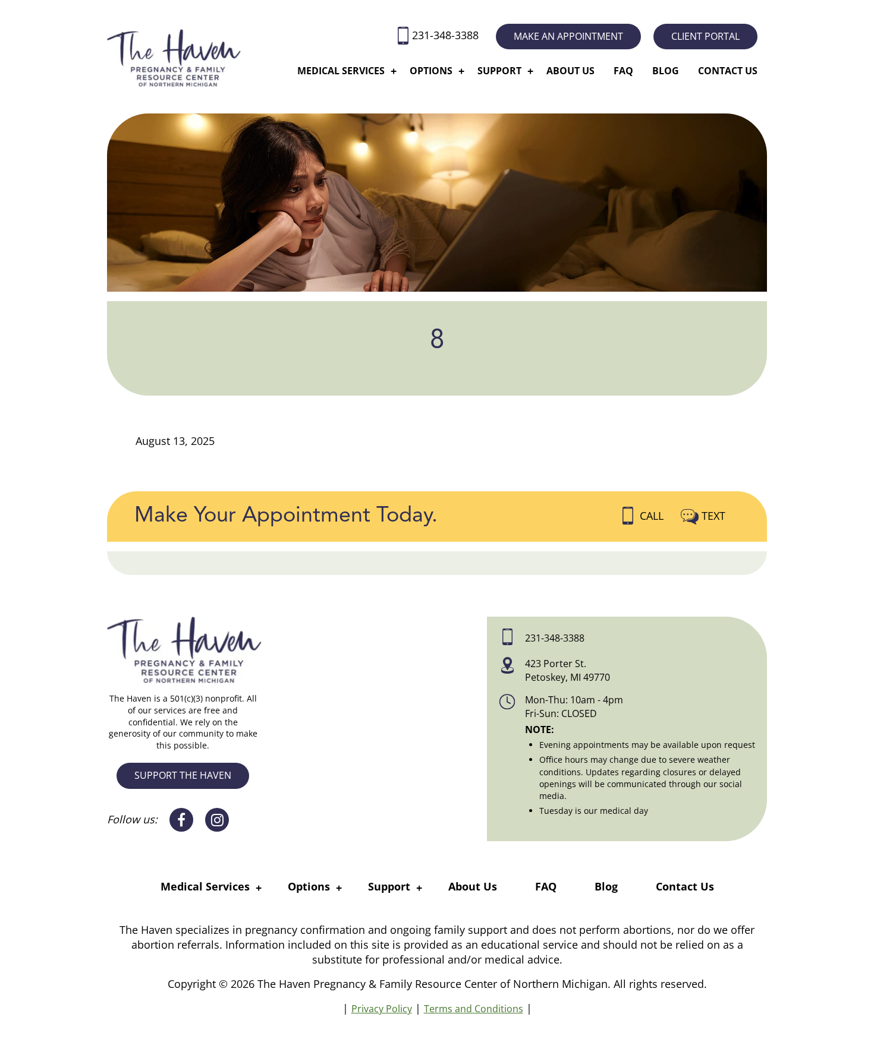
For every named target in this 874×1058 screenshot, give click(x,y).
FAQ (623, 70)
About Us (570, 70)
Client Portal (705, 36)
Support (499, 70)
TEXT (713, 516)
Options (431, 70)
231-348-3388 (447, 35)
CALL (653, 516)
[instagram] (217, 820)
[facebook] (181, 820)
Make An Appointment (568, 36)
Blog (665, 70)
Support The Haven (182, 775)
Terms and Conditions (473, 1008)
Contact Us (727, 70)
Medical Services (341, 70)
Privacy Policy (381, 1008)
